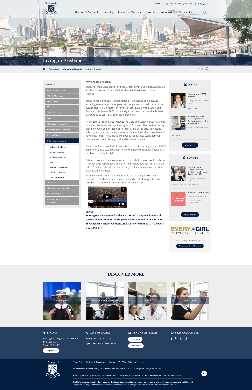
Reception (135, 339)
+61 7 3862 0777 (102, 338)
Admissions (136, 345)
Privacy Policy (78, 362)
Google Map (51, 350)
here (88, 179)
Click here (91, 182)
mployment (102, 362)
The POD (157, 4)
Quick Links (187, 4)
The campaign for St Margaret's (190, 246)
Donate (112, 362)
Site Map (89, 362)
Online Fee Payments (136, 362)
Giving (165, 4)
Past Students (175, 4)
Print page (207, 69)
